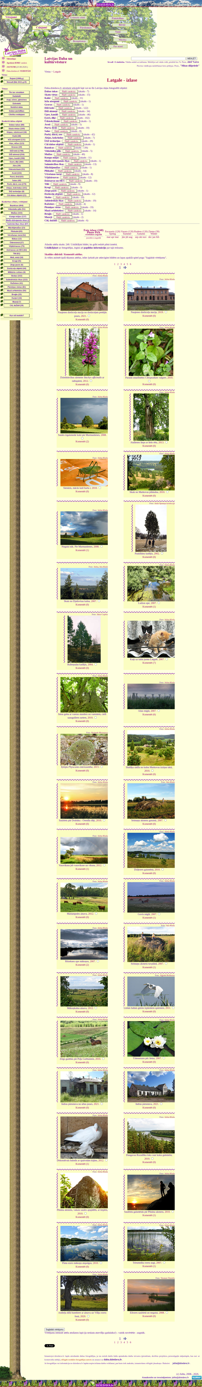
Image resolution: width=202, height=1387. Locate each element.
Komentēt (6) (149, 714)
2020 (82, 1316)
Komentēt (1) (82, 550)
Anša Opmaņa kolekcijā (164, 503)
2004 (90, 664)
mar (108, 237)
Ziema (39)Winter (153, 232)
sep (136, 237)
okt (140, 237)
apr (112, 237)
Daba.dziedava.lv (18, 71)
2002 (156, 553)
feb (157, 237)
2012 (85, 381)
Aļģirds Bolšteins (167, 975)
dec (150, 237)
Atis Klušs (170, 782)
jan (153, 237)
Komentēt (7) (149, 662)
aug (130, 237)
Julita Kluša (103, 276)
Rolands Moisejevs (99, 733)
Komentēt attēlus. (73, 254)
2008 (103, 435)
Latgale (57, 71)
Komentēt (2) (82, 441)
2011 (167, 1008)
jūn (123, 237)
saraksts (17, 63)
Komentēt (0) (82, 319)
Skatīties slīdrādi (53, 254)
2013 (160, 442)
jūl (127, 237)
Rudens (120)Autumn (141, 232)
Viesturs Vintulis (168, 1278)
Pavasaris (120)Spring (112, 232)
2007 (93, 601)
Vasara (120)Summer (127, 232)
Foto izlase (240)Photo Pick (94, 232)
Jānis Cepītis (102, 614)
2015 (96, 767)
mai (117, 237)
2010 (169, 377)
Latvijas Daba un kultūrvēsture (58, 60)
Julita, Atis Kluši (101, 567)
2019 (160, 312)
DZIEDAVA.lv (105, 4)
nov (145, 237)
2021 (83, 316)
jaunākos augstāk (93, 238)
